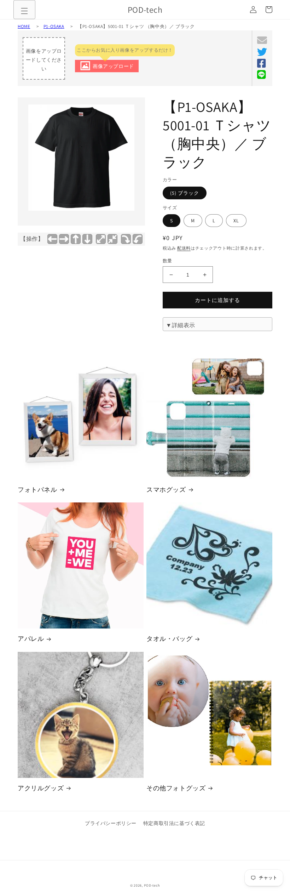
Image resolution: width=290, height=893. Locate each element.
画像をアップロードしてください (44, 60)
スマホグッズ (166, 489)
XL (236, 220)
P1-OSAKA (54, 26)
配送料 (184, 248)
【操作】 (32, 239)
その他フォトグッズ (175, 788)
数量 (167, 261)
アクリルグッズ (41, 788)
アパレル (31, 639)
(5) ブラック (184, 193)
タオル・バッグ (169, 639)
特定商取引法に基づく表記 (174, 823)
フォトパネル (37, 489)
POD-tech (152, 885)
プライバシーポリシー (111, 823)
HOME (24, 26)
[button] (24, 11)
